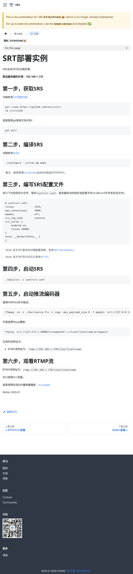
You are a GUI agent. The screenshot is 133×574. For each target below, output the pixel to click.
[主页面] (6, 33)
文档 (5, 473)
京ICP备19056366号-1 (79, 571)
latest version (63, 24)
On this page (12, 48)
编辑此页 (12, 412)
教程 (5, 468)
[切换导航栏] (5, 4)
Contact (7, 497)
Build (16, 153)
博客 (5, 478)
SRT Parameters (63, 250)
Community (10, 502)
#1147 (44, 257)
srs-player (44, 385)
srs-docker (30, 172)
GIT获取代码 (20, 97)
